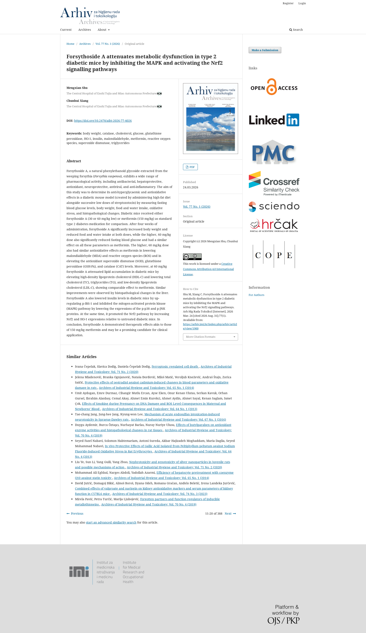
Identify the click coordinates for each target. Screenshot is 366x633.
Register (288, 3)
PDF (192, 167)
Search (297, 30)
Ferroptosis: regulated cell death (175, 366)
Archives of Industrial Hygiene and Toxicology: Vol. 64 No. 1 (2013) (149, 409)
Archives (84, 30)
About (102, 30)
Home (70, 44)
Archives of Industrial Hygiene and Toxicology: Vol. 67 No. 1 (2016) (178, 419)
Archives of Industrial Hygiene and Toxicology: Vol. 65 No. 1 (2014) (146, 388)
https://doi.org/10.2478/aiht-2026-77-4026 (103, 121)
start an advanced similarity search (111, 522)
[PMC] (274, 164)
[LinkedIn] (274, 133)
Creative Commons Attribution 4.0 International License (208, 269)
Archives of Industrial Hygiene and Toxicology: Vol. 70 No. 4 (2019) (148, 504)
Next (228, 513)
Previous (77, 513)
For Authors (256, 295)
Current (66, 30)
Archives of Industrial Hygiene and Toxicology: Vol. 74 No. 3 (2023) (159, 494)
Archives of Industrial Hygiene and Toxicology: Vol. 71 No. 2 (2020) (174, 467)
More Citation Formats (200, 337)
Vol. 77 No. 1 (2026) (108, 44)
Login (302, 3)
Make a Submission (265, 50)
